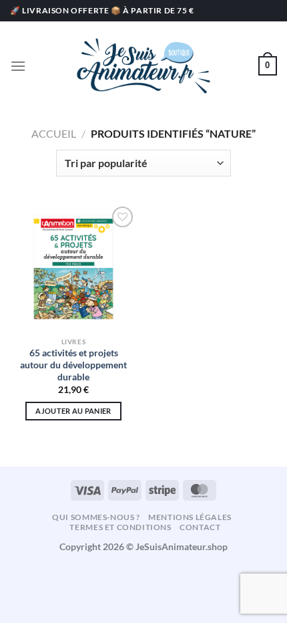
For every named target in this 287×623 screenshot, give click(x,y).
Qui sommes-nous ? (95, 517)
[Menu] (18, 65)
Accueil (53, 133)
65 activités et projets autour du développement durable (73, 365)
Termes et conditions (120, 527)
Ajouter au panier (73, 410)
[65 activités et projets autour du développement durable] (73, 266)
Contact (200, 527)
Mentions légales (190, 517)
